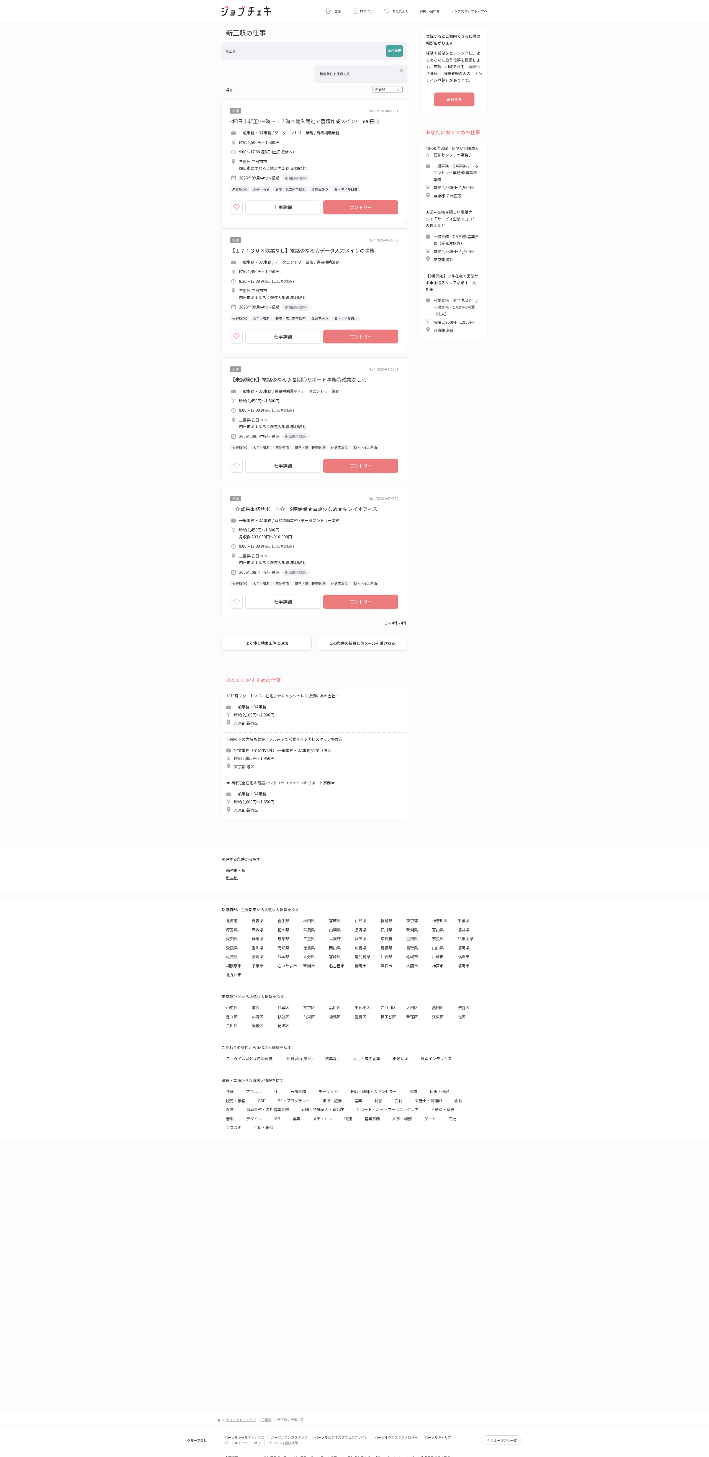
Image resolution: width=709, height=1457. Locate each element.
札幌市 (412, 956)
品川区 (335, 1007)
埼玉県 (232, 929)
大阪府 (335, 938)
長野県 (360, 929)
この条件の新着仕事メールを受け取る (362, 643)
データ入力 (328, 1091)
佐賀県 (232, 956)
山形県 (360, 920)
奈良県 (438, 938)
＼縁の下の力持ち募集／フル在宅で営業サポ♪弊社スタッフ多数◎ (284, 752)
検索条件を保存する (335, 73)
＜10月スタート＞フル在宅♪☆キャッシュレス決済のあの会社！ (282, 709)
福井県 (463, 929)
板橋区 (257, 1025)
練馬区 (335, 1016)
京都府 (386, 938)
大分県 (309, 956)
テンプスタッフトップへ (469, 11)
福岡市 (463, 965)
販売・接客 (235, 1100)
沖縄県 (386, 956)
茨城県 (257, 929)
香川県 (257, 947)
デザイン (254, 1118)
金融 (458, 1100)
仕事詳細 (283, 207)
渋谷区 (463, 1007)
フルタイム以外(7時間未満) (250, 1058)
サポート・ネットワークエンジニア (387, 1109)
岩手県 (283, 920)
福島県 (386, 920)
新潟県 (412, 929)
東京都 (412, 920)
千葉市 (257, 965)
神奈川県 (440, 920)
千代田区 (362, 1007)
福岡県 (463, 947)
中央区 (232, 1007)
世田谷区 (388, 1016)
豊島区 (360, 1016)
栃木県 (283, 929)
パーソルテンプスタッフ (289, 1437)
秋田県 (309, 920)
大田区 (412, 1007)
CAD (262, 1100)
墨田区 (438, 1007)
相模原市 (234, 965)
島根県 (386, 947)
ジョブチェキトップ (241, 1419)
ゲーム (430, 1118)
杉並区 (283, 1016)
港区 (256, 1007)
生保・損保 (263, 1127)
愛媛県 (232, 947)
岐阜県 (283, 938)
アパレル (254, 1091)
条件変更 (394, 50)
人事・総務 (402, 1118)
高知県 (283, 947)
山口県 (438, 947)
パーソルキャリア (438, 1437)
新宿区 (412, 1016)
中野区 (257, 1016)
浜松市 (386, 965)
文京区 (309, 1007)
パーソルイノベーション (243, 1442)
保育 (230, 1109)
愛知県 (232, 938)
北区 (462, 1016)
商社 (452, 1118)
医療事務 (298, 1091)
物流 (348, 1118)
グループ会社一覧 (503, 1440)
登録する (454, 99)
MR (277, 1118)
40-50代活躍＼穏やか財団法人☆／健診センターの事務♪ (452, 172)
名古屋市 (337, 965)
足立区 (232, 1016)
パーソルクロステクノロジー (396, 1437)
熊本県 (283, 956)
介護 (230, 1091)
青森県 (257, 920)
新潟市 (309, 965)
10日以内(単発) (299, 1058)
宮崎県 (335, 956)
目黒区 (283, 1007)
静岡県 (257, 938)
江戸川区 (388, 1007)
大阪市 (412, 965)
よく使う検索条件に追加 (266, 643)
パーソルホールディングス (244, 1437)
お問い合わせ (430, 11)
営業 (358, 1100)
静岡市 (360, 965)
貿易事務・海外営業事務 (267, 1109)
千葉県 (463, 920)
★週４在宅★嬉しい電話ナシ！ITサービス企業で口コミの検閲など (452, 235)
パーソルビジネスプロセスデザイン (341, 1437)
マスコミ (234, 1127)
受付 (398, 1100)
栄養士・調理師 (428, 1100)
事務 (413, 1091)
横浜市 (463, 956)
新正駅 (232, 877)
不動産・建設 (442, 1109)
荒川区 (232, 1025)
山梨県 (335, 929)
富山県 (438, 929)
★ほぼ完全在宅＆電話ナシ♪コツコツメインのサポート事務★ (280, 796)
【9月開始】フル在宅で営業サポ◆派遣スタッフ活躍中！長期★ (452, 303)
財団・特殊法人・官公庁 (322, 1109)
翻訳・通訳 (439, 1091)
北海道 (232, 920)
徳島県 (309, 947)
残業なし (333, 1058)
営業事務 (372, 1118)
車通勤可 (400, 1058)
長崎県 (257, 956)
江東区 (438, 1016)
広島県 (360, 947)
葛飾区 (283, 1025)
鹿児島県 (362, 956)
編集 (296, 1118)
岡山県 (335, 947)
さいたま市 (287, 965)
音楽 (230, 1118)
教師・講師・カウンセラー (373, 1091)
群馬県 (309, 929)
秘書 (378, 1100)
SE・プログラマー (294, 1100)
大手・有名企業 (366, 1058)
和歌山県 (465, 938)
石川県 (386, 929)
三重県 (309, 938)
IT (276, 1091)
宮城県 (335, 920)
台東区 (309, 1016)
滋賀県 (412, 938)
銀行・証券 (332, 1100)
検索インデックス (436, 1058)
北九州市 (234, 974)
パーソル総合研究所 (283, 1442)
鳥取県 (412, 947)
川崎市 (438, 956)
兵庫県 (360, 938)
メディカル (322, 1118)
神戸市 (438, 965)
